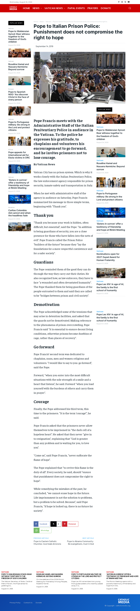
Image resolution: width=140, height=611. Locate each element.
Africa (10, 149)
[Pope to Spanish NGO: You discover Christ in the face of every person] (19, 110)
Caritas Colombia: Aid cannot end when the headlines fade (19, 213)
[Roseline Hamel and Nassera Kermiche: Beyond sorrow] (19, 80)
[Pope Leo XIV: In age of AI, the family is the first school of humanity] (111, 273)
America (11, 207)
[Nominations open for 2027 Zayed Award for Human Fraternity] (111, 243)
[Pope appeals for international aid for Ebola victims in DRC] (19, 168)
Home (36, 21)
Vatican (11, 28)
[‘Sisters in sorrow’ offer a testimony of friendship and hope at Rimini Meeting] (19, 199)
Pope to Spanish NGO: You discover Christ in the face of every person (18, 95)
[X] (125, 2)
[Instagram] (122, 2)
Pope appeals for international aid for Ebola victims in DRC (19, 155)
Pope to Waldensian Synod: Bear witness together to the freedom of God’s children (19, 36)
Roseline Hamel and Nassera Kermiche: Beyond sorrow (18, 67)
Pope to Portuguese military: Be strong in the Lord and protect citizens (19, 126)
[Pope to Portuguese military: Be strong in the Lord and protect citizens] (19, 141)
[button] (130, 8)
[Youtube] (128, 2)
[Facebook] (118, 2)
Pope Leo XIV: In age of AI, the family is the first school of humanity (110, 287)
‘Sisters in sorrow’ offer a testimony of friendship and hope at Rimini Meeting (18, 184)
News (42, 21)
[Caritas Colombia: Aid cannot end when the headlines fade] (19, 226)
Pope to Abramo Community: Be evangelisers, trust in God (80, 542)
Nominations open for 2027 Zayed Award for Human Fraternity (108, 257)
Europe (11, 89)
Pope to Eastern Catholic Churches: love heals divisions (47, 542)
